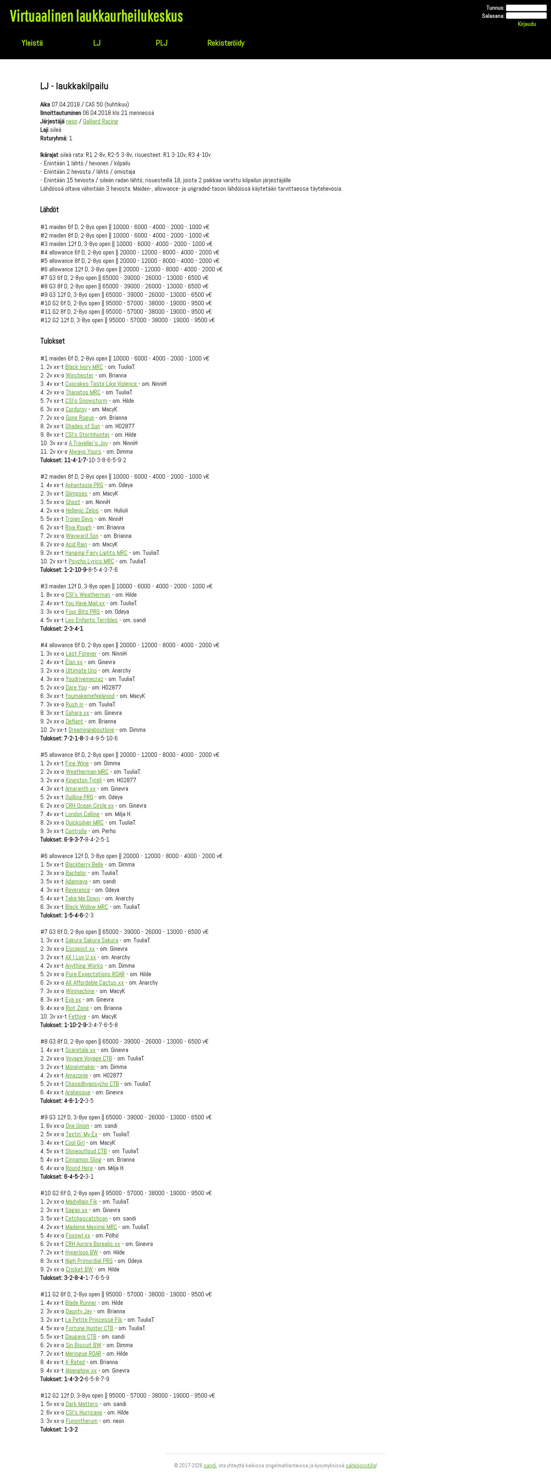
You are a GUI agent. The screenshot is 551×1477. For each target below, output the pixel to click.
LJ (96, 42)
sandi (210, 1465)
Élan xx (74, 662)
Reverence (77, 889)
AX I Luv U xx (80, 957)
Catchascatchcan (86, 1218)
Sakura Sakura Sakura (91, 940)
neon (71, 121)
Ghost (73, 502)
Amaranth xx (80, 788)
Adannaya (76, 881)
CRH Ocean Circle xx (90, 805)
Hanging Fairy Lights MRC (96, 552)
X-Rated (75, 1362)
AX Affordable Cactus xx (95, 982)
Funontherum (82, 1421)
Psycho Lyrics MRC (91, 561)
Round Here (79, 1168)
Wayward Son (82, 535)
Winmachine (80, 991)
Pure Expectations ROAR (95, 974)
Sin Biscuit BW (83, 1345)
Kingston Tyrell (84, 780)
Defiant (74, 721)
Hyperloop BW (81, 1252)
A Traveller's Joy (88, 443)
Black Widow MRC (86, 906)
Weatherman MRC (87, 771)
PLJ (161, 42)
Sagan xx (76, 1210)
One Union (77, 1125)
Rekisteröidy (225, 42)
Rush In (74, 704)
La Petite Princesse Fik (93, 1319)
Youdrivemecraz (84, 679)
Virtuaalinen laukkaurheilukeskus (96, 15)
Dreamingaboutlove (91, 729)
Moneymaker (80, 1066)
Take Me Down (82, 898)
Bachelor (76, 873)
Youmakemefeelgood (90, 696)
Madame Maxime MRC (91, 1227)
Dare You (76, 687)
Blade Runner (80, 1302)
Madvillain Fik (81, 1201)
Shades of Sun (82, 426)
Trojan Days (79, 519)
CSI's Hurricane (84, 1412)
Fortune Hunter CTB (89, 1328)
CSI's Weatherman (88, 594)
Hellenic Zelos (82, 510)
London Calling (82, 814)
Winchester (80, 375)
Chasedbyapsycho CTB (92, 1083)
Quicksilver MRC (85, 822)
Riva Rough (78, 527)
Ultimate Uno (81, 670)
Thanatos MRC (83, 392)
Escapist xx (80, 948)
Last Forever (81, 653)
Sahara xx (77, 712)
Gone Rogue (80, 417)
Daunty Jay (79, 1311)
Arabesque (77, 1092)
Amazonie (76, 1075)
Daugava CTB (80, 1336)
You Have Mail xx (85, 603)
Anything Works (84, 965)
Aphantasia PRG (84, 485)
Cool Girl (75, 1142)
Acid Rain (76, 544)
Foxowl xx (78, 1235)
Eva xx (73, 999)
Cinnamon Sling (83, 1159)
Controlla (76, 831)
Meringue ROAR (83, 1353)
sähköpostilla (361, 1465)
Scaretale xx (80, 1050)
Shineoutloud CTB (86, 1151)
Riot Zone (77, 1008)
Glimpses (76, 493)
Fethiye (77, 1016)
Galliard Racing (100, 121)
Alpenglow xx (81, 1370)
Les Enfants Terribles (91, 620)
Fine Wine (77, 763)
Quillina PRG (79, 797)
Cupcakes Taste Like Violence (101, 383)
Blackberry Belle (84, 864)
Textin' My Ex (82, 1134)
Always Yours (85, 451)
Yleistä (32, 42)
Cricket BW (79, 1269)
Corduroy (76, 409)
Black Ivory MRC (84, 366)
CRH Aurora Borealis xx (92, 1244)
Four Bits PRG (83, 611)
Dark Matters (82, 1404)
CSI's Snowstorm (86, 400)
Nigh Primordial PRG (89, 1260)
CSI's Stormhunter (87, 434)
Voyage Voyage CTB (89, 1058)
